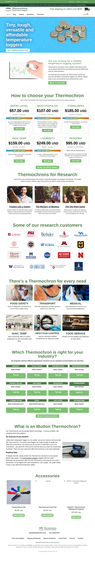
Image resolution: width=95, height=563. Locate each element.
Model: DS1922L (58, 369)
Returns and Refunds (50, 538)
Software (21, 14)
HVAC (37, 400)
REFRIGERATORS (79, 366)
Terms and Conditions (18, 538)
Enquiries (80, 538)
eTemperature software (30, 458)
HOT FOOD (58, 400)
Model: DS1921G (15, 369)
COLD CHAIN (37, 366)
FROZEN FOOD (58, 366)
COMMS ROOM (16, 400)
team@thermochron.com (11, 1)
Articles (78, 1)
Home (8, 14)
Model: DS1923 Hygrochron (16, 404)
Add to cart (76, 517)
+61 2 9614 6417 (54, 533)
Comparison (40, 14)
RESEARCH (58, 383)
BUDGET (15, 366)
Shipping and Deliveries (34, 538)
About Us (71, 1)
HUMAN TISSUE (16, 383)
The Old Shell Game (75, 207)
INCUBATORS (79, 400)
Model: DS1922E (79, 386)
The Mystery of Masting (47, 207)
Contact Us (85, 1)
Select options (19, 515)
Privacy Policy (63, 538)
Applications (30, 14)
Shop (14, 14)
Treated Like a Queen (19, 207)
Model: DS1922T (58, 404)
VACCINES (37, 383)
